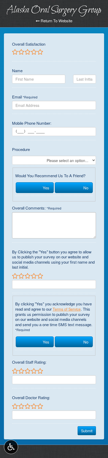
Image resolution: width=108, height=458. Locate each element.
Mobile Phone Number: (31, 123)
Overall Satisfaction (28, 44)
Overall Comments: (36, 208)
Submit (87, 430)
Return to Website (56, 20)
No (85, 187)
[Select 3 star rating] (27, 52)
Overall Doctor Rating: (31, 397)
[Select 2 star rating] (21, 52)
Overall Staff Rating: (29, 362)
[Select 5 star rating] (40, 52)
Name (17, 70)
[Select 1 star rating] (15, 52)
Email (24, 97)
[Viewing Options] (11, 447)
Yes (46, 187)
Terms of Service (67, 309)
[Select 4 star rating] (33, 52)
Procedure (21, 149)
